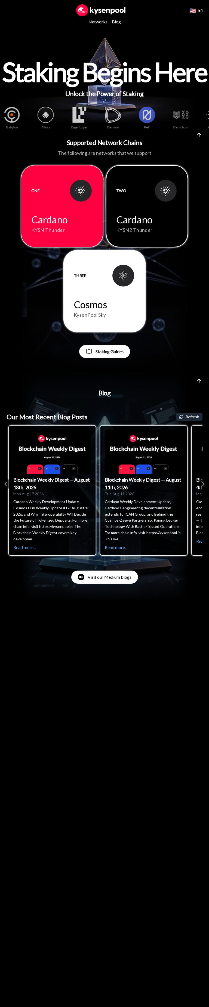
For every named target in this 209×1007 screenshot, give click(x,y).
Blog (116, 21)
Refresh (192, 416)
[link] (104, 351)
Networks (97, 21)
